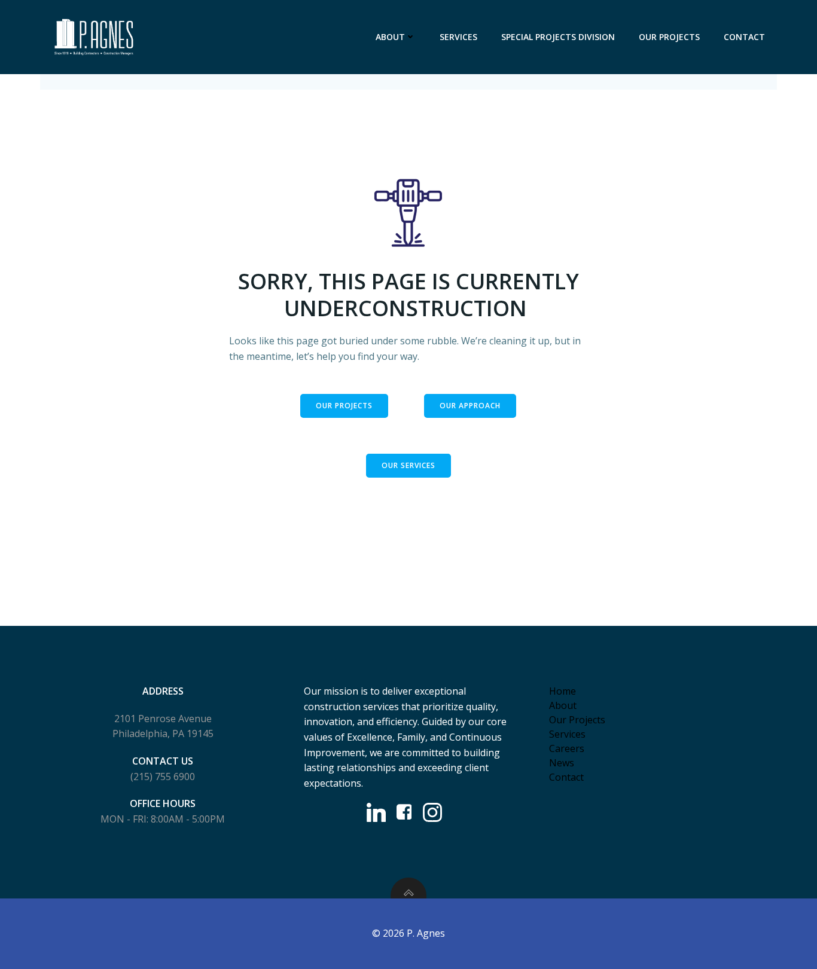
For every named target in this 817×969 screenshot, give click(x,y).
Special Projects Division (558, 36)
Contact (744, 36)
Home (562, 691)
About (390, 36)
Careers (566, 748)
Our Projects (669, 36)
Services (458, 36)
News (561, 762)
